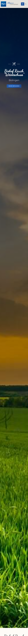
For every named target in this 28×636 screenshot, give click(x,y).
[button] (22, 3)
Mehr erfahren (14, 86)
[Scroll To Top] (25, 634)
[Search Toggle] (25, 4)
